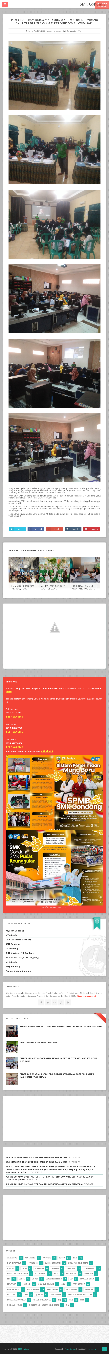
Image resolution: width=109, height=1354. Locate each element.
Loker (22, 1279)
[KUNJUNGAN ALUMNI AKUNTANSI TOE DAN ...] (85, 572)
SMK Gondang (92, 4)
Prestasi (11, 1294)
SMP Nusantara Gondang (18, 939)
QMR (26, 1294)
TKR (71, 1300)
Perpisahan (52, 1289)
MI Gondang (12, 948)
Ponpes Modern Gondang (18, 971)
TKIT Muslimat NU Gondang (20, 953)
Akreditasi (12, 1258)
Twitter (19, 529)
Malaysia (11, 1284)
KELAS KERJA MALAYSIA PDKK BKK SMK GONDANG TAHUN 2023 (36, 1157)
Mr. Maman (92, 1349)
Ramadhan (56, 1294)
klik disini (47, 751)
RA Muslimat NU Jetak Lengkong (22, 957)
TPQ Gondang (13, 966)
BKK (75, 1258)
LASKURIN (88, 1273)
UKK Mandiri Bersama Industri (44, 1305)
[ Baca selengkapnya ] (86, 996)
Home (24, 1268)
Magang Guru (87, 1279)
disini (9, 691)
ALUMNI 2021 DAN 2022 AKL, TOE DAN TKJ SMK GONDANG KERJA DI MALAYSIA (44, 1184)
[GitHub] (54, 1002)
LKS (8, 1279)
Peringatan (33, 1289)
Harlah (10, 1268)
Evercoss (33, 1263)
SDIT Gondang (13, 944)
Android (47, 1258)
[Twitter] (48, 1002)
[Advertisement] (54, 1118)
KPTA (56, 1273)
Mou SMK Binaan (46, 1284)
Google (57, 529)
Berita (62, 1258)
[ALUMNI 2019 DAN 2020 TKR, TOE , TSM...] (24, 572)
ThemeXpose (70, 1349)
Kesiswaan (40, 1273)
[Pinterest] (68, 1002)
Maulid (27, 1284)
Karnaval (71, 1268)
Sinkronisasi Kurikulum (80, 1294)
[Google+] (61, 1002)
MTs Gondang (13, 935)
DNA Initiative (14, 1263)
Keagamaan (89, 1268)
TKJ (59, 1300)
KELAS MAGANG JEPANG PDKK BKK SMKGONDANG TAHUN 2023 (36, 1162)
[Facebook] (41, 1002)
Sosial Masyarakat (16, 1300)
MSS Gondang (13, 962)
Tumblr (75, 529)
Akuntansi (30, 1258)
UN (67, 1305)
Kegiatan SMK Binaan (17, 1273)
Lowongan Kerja (54, 1279)
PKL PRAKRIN (71, 1289)
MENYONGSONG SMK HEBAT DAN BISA (38, 1042)
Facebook (38, 529)
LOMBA (35, 1279)
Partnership (79, 1284)
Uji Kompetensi (14, 1305)
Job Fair (55, 1268)
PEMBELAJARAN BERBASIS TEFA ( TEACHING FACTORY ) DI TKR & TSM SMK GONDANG (61, 1026)
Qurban (39, 1294)
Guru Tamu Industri (78, 1263)
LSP (71, 1279)
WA (15, 716)
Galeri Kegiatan (53, 1263)
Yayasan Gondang (15, 930)
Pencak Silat (13, 1289)
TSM (82, 1300)
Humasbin (39, 1268)
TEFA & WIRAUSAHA (42, 1300)
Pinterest (94, 529)
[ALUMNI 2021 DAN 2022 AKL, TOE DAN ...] (54, 572)
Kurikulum (71, 1273)
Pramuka (89, 1289)
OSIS (63, 1284)
